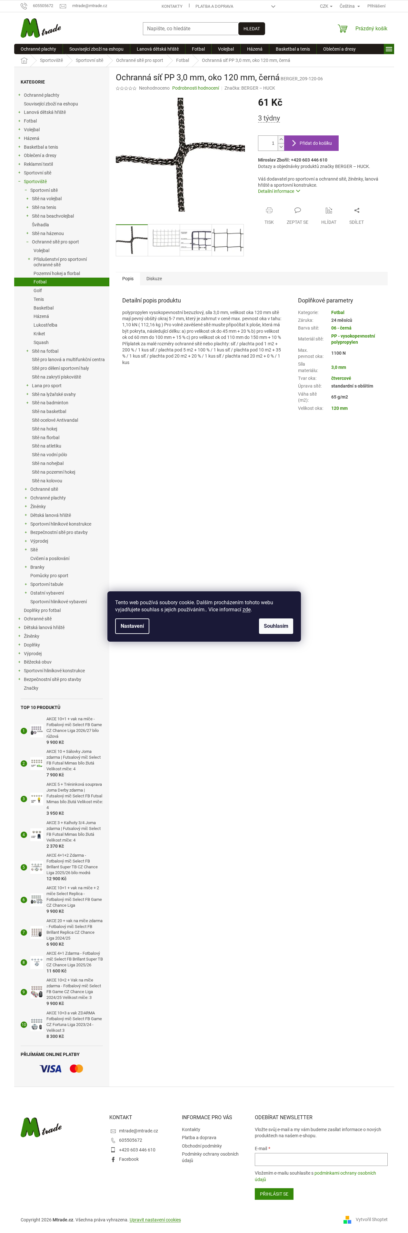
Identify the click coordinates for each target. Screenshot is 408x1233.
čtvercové (341, 378)
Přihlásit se (274, 1194)
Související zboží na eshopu (51, 103)
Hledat (252, 28)
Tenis (39, 299)
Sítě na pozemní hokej (53, 472)
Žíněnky (38, 506)
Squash (41, 342)
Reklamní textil (38, 164)
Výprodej (39, 541)
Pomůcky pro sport (49, 575)
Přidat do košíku (316, 143)
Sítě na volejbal (47, 198)
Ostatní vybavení (47, 593)
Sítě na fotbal (45, 351)
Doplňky (32, 644)
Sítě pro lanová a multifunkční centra (68, 359)
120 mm (339, 408)
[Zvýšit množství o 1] (281, 139)
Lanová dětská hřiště (45, 112)
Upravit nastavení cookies (155, 1219)
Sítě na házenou (48, 233)
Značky (31, 688)
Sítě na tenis (44, 207)
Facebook (129, 1159)
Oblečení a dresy (40, 155)
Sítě (34, 549)
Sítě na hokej (44, 428)
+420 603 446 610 (137, 1149)
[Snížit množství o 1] (281, 147)
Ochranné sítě (44, 489)
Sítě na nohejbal (48, 463)
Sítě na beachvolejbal (53, 216)
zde (247, 610)
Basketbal (44, 308)
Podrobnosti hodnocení (195, 88)
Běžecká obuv (38, 662)
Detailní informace (276, 191)
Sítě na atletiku (46, 446)
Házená (31, 138)
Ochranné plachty (41, 95)
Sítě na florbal (45, 437)
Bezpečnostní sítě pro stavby (59, 532)
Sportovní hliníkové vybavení (58, 601)
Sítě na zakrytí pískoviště (56, 377)
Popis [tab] (128, 278)
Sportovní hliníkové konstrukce (60, 524)
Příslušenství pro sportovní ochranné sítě (60, 262)
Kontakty (172, 6)
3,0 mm (338, 367)
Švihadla (40, 224)
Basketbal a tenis (41, 147)
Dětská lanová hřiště (50, 515)
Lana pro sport (47, 385)
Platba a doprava (214, 6)
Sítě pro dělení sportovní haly (60, 368)
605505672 (130, 1140)
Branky (37, 567)
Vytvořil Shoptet (372, 1219)
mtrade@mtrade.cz (138, 1130)
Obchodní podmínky (202, 1146)
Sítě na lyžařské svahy (54, 394)
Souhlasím (276, 626)
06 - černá (341, 327)
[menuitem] (38, 49)
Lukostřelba (45, 325)
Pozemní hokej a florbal (57, 273)
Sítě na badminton (50, 402)
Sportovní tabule (46, 584)
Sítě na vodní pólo (49, 454)
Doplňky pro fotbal (42, 610)
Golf (38, 290)
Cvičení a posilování (49, 558)
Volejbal (32, 129)
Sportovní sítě (37, 172)
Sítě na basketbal (49, 411)
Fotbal (30, 120)
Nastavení (132, 626)
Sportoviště (35, 181)
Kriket (39, 333)
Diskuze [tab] (154, 278)
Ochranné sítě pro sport (55, 241)
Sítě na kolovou (47, 480)
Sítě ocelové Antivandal (55, 420)
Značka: (249, 88)
